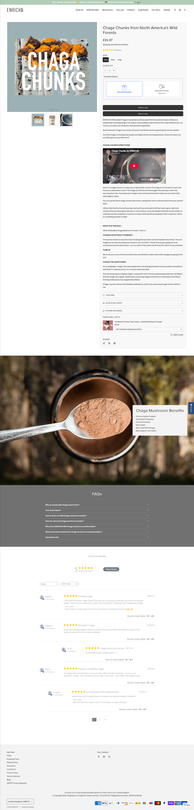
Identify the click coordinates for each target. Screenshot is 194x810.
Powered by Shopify (28, 807)
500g (120, 60)
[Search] (174, 9)
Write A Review (111, 569)
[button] (9, 67)
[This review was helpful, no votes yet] (148, 639)
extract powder (165, 242)
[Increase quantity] (113, 70)
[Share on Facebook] (103, 344)
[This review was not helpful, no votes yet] (152, 616)
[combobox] (49, 584)
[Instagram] (103, 756)
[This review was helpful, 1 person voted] (148, 616)
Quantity (108, 66)
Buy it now (143, 114)
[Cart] (179, 9)
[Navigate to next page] (105, 719)
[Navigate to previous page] (89, 719)
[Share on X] (109, 344)
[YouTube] (109, 756)
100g (106, 60)
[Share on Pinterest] (114, 344)
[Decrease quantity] (105, 70)
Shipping (106, 45)
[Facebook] (98, 756)
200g (113, 60)
